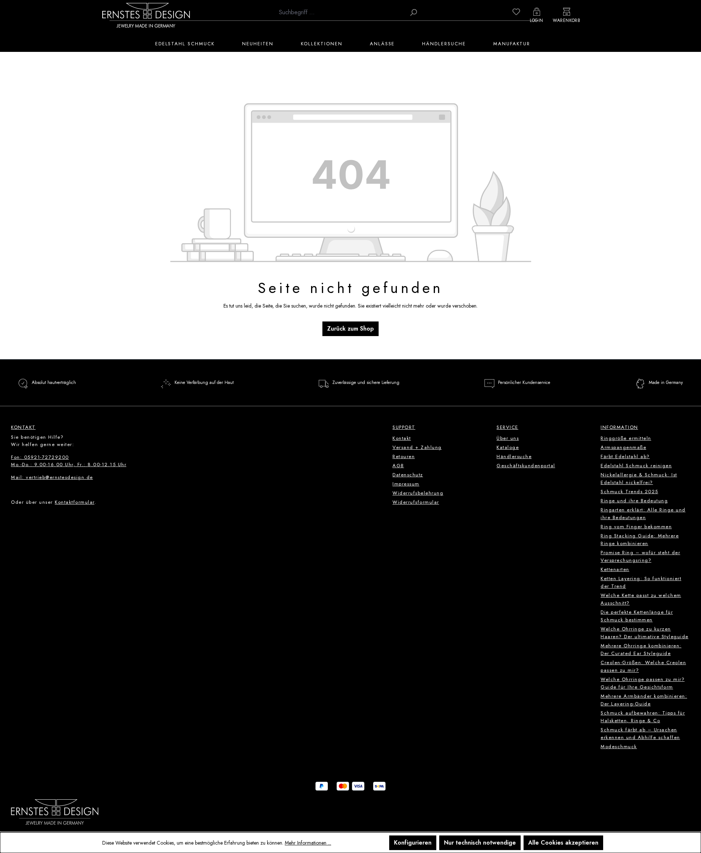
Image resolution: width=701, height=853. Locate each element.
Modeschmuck (619, 746)
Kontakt (401, 438)
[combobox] (340, 12)
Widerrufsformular (415, 502)
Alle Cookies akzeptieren (563, 842)
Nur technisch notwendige (480, 842)
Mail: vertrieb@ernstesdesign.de (52, 477)
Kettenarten (615, 569)
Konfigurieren (413, 842)
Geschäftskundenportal (526, 465)
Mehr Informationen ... (308, 842)
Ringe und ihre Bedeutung (634, 500)
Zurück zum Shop (350, 328)
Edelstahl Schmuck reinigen (636, 465)
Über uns (508, 438)
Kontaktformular (75, 502)
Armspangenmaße (623, 447)
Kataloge (508, 447)
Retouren (403, 456)
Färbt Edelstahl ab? (625, 456)
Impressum (406, 483)
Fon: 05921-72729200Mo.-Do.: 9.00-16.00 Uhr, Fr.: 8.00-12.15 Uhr (68, 461)
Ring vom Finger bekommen (636, 526)
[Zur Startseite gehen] (146, 15)
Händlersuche (514, 456)
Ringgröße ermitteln (626, 438)
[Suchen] (413, 12)
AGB (398, 465)
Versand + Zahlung (417, 447)
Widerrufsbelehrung (417, 493)
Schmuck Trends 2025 (629, 491)
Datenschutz (407, 474)
